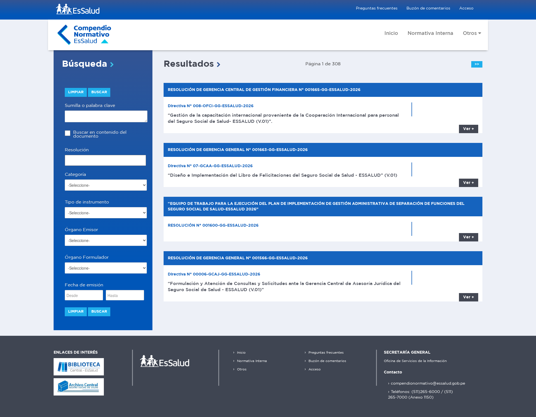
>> (477, 64)
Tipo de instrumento (87, 202)
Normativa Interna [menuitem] (430, 33)
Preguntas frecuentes (377, 8)
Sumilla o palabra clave (90, 106)
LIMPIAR (75, 92)
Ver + (468, 129)
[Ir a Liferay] (84, 35)
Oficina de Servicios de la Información (415, 361)
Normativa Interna (251, 361)
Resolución (77, 150)
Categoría (75, 174)
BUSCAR (99, 92)
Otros (241, 369)
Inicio (241, 352)
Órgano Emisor (81, 230)
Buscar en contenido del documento (99, 134)
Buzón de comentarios (428, 8)
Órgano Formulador (87, 257)
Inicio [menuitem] (391, 33)
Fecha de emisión (84, 285)
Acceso (466, 8)
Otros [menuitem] (470, 33)
